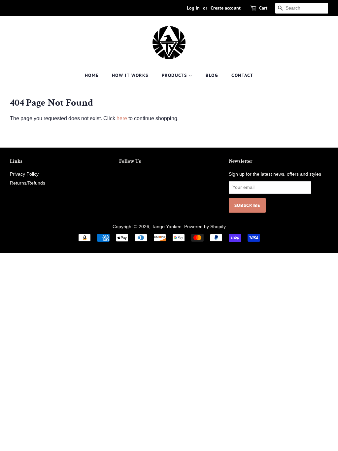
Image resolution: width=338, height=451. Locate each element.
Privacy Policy (24, 174)
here (122, 118)
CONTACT (242, 75)
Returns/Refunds (27, 183)
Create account (226, 8)
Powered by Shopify (205, 226)
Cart (263, 8)
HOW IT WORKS (130, 75)
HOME (92, 75)
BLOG (212, 75)
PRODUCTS (175, 75)
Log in (193, 8)
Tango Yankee (167, 226)
